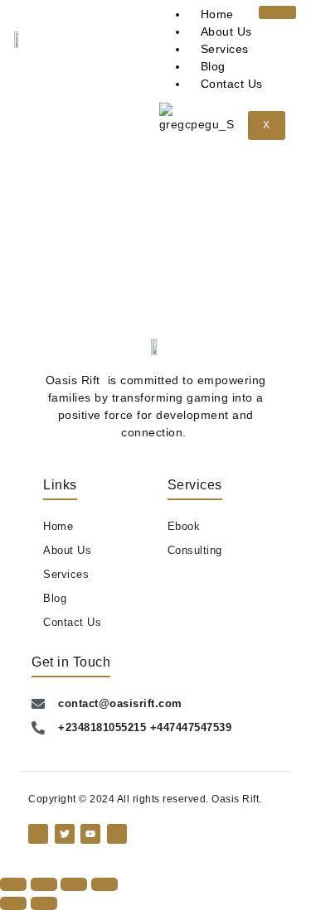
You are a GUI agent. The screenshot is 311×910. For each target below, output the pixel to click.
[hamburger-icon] (277, 12)
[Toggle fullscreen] (44, 884)
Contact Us (232, 83)
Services (225, 48)
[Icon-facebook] (38, 834)
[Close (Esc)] (104, 884)
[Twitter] (65, 834)
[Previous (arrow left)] (13, 903)
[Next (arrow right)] (44, 903)
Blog (213, 66)
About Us (226, 31)
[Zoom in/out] (13, 884)
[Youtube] (90, 834)
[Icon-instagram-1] (117, 834)
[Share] (74, 884)
